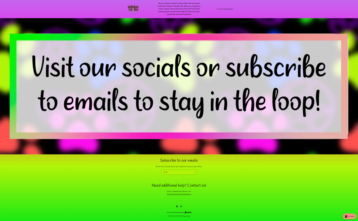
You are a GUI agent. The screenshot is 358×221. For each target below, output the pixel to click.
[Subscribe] (194, 172)
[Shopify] (188, 212)
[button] (224, 9)
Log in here (186, 216)
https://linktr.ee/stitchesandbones (179, 194)
